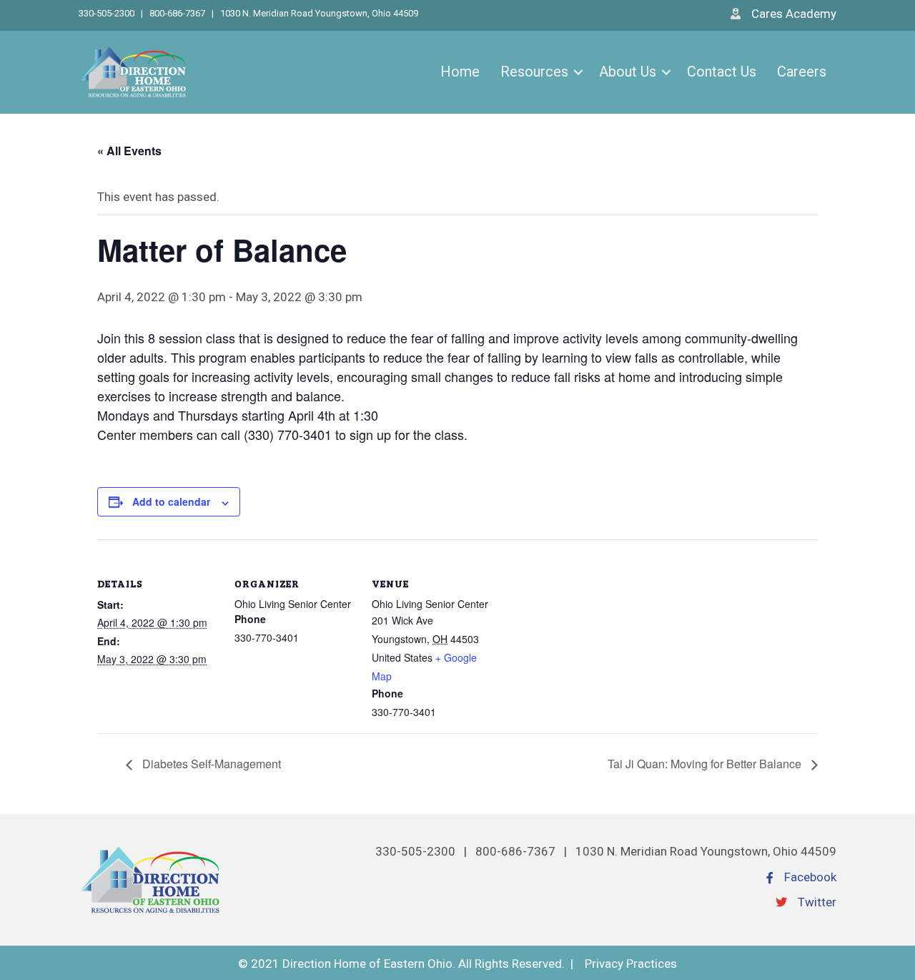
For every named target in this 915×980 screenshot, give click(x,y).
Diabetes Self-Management (210, 763)
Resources (534, 71)
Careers (801, 71)
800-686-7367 (177, 13)
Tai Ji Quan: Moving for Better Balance (706, 763)
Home (460, 71)
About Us (627, 71)
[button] (578, 72)
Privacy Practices (631, 963)
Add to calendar (171, 501)
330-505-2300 (108, 13)
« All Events (129, 150)
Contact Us (721, 71)
